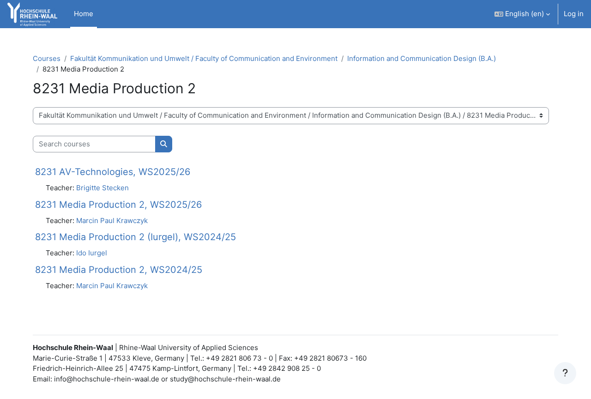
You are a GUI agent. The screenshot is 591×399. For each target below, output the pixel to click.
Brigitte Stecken (102, 187)
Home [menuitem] (83, 13)
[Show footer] (565, 373)
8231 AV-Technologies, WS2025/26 (112, 171)
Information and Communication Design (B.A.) (421, 58)
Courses (46, 58)
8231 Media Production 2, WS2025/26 (118, 204)
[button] (522, 14)
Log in (574, 13)
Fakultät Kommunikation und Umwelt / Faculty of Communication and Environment (204, 58)
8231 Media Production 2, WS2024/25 (118, 269)
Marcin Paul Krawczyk (112, 220)
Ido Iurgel (91, 252)
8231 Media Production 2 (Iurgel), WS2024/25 (135, 236)
